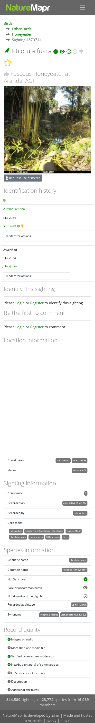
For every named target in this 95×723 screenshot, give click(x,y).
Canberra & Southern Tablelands (44, 531)
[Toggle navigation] (82, 7)
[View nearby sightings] (81, 50)
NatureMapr (73, 531)
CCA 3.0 (66, 721)
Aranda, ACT (79, 470)
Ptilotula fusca (15, 209)
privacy (52, 721)
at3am (55, 715)
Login (20, 302)
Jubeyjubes (10, 266)
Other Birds (21, 28)
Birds (8, 23)
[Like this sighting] (6, 73)
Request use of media (24, 178)
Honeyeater (21, 34)
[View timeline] (75, 50)
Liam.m (8, 226)
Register (37, 302)
